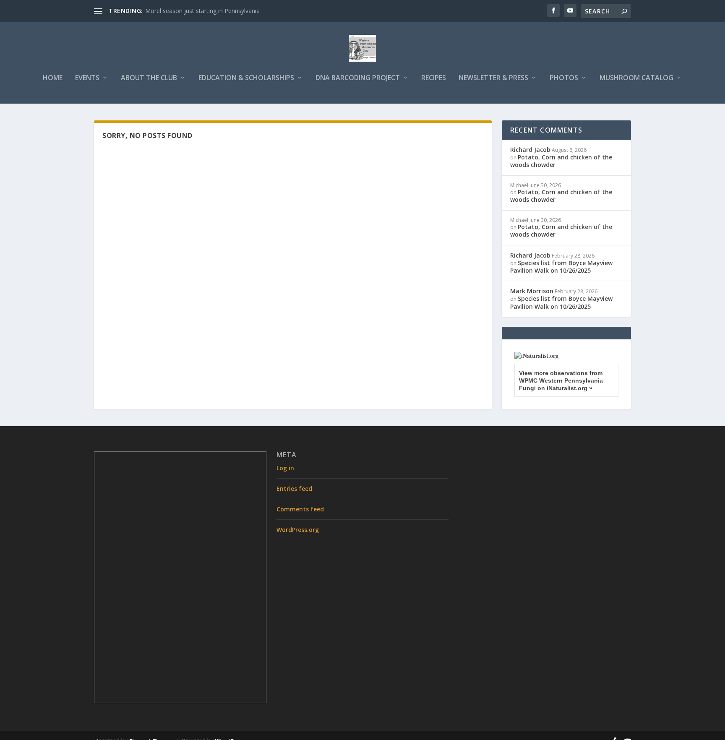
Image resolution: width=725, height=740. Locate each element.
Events (87, 78)
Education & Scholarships (246, 78)
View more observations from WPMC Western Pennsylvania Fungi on (561, 380)
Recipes (433, 78)
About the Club (149, 78)
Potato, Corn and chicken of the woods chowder (561, 161)
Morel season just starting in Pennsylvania (202, 11)
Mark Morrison (531, 291)
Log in (285, 468)
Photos (564, 78)
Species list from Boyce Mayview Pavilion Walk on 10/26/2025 (561, 266)
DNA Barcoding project (358, 78)
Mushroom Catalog (636, 78)
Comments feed (300, 509)
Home (53, 78)
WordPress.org (297, 530)
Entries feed (294, 488)
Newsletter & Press (493, 78)
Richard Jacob (530, 150)
